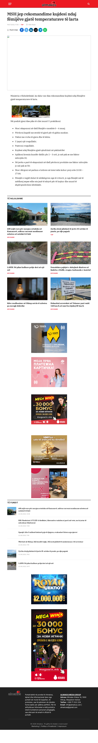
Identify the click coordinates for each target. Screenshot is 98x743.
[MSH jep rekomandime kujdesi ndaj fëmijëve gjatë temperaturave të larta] (49, 63)
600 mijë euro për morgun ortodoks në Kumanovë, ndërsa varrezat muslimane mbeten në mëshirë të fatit (25, 231)
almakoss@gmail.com (68, 707)
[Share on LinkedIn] (31, 30)
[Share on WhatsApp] (45, 30)
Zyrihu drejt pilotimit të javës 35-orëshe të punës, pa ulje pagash (69, 230)
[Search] (88, 4)
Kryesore (10, 237)
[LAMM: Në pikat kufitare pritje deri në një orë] (27, 253)
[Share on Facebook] (22, 30)
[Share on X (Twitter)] (26, 30)
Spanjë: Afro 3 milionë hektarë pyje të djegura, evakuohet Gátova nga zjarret (47, 532)
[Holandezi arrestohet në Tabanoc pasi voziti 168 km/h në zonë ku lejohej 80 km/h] (71, 288)
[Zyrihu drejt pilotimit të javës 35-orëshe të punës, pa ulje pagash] (71, 214)
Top (22, 25)
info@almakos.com (73, 705)
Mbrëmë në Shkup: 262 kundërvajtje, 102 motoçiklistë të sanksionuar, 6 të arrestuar (50, 542)
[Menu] (9, 4)
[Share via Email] (36, 30)
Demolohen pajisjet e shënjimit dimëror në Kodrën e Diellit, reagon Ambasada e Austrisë (71, 268)
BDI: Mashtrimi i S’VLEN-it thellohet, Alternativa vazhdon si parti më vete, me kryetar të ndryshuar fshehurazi (52, 521)
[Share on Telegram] (40, 30)
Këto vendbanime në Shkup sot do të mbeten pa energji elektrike (27, 304)
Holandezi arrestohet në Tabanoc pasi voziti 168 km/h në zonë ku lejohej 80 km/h (70, 304)
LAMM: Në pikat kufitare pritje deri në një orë (25, 268)
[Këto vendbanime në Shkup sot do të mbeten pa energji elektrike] (27, 288)
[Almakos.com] (49, 4)
